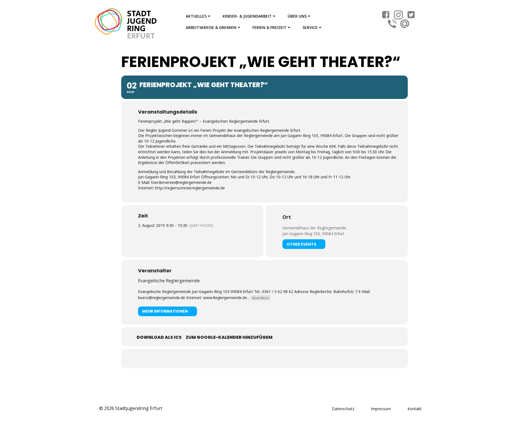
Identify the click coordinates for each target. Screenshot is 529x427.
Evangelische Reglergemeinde (169, 281)
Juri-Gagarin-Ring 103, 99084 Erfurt (313, 233)
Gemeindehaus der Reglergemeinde (314, 227)
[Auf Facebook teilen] (257, 359)
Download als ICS (159, 337)
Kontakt (414, 408)
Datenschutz (343, 408)
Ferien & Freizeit (269, 27)
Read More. (260, 298)
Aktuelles (196, 16)
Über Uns (297, 16)
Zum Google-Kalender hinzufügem (229, 337)
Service (310, 27)
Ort (286, 217)
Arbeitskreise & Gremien (211, 27)
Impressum (381, 408)
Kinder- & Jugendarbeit (247, 16)
